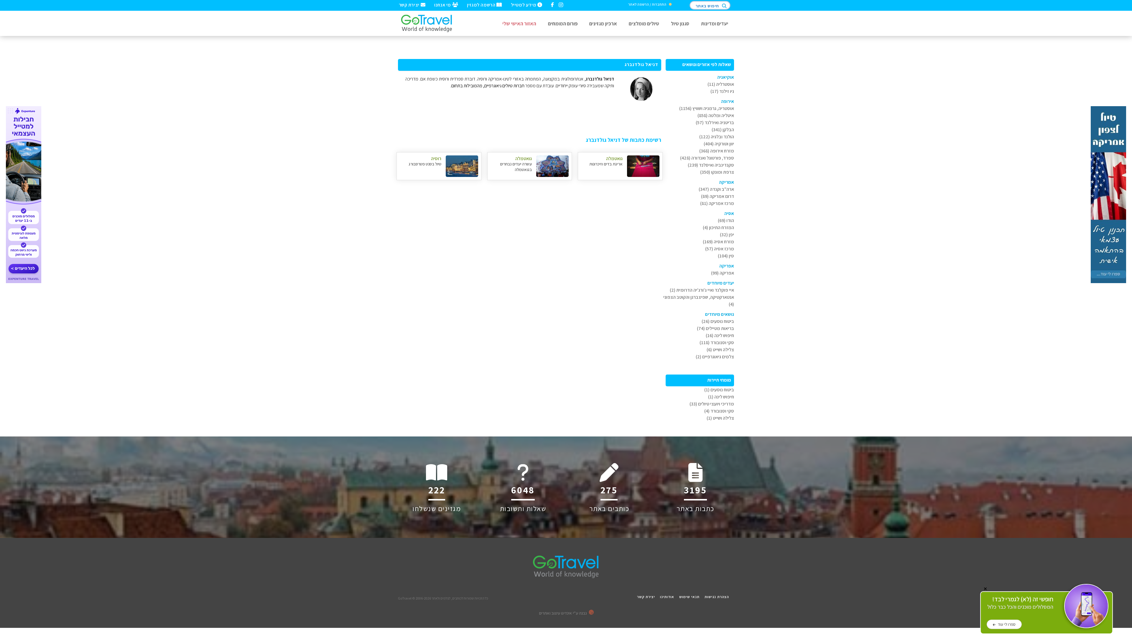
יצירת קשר (410, 4)
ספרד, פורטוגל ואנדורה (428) (707, 158)
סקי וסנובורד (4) (719, 411)
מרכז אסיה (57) (719, 249)
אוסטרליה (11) (721, 84)
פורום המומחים (562, 23)
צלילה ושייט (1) (720, 418)
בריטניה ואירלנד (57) (715, 122)
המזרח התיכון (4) (718, 227)
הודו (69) (726, 220)
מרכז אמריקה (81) (717, 203)
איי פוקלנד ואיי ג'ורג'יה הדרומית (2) (702, 290)
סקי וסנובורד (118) (717, 342)
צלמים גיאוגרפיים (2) (715, 357)
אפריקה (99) (722, 273)
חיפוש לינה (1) (721, 397)
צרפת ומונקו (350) (717, 172)
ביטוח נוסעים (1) (719, 390)
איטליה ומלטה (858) (715, 115)
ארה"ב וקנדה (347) (716, 189)
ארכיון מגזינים (603, 23)
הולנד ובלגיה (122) (716, 137)
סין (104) (726, 256)
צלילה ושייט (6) (720, 350)
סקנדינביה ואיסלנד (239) (711, 165)
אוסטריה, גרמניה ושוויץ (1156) (706, 108)
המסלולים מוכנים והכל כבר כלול (1020, 603)
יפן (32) (727, 235)
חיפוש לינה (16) (720, 335)
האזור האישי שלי (519, 23)
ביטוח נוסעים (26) (718, 321)
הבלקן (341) (723, 130)
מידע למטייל (524, 4)
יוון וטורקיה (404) (719, 144)
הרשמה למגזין (481, 4)
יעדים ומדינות (714, 23)
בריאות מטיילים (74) (715, 328)
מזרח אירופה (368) (716, 151)
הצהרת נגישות (717, 596)
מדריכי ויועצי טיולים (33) (712, 404)
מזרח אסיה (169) (718, 242)
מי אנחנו (443, 4)
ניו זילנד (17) (722, 91)
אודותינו (667, 596)
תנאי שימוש (689, 596)
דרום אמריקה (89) (717, 196)
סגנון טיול (680, 23)
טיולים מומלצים (644, 23)
